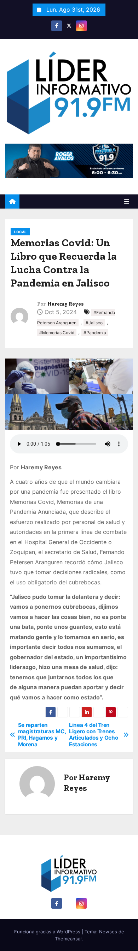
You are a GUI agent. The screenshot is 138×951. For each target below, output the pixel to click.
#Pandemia (95, 332)
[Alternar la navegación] (127, 201)
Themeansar (68, 938)
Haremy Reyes (65, 304)
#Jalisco (94, 322)
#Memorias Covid (56, 332)
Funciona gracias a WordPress (48, 931)
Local (20, 232)
